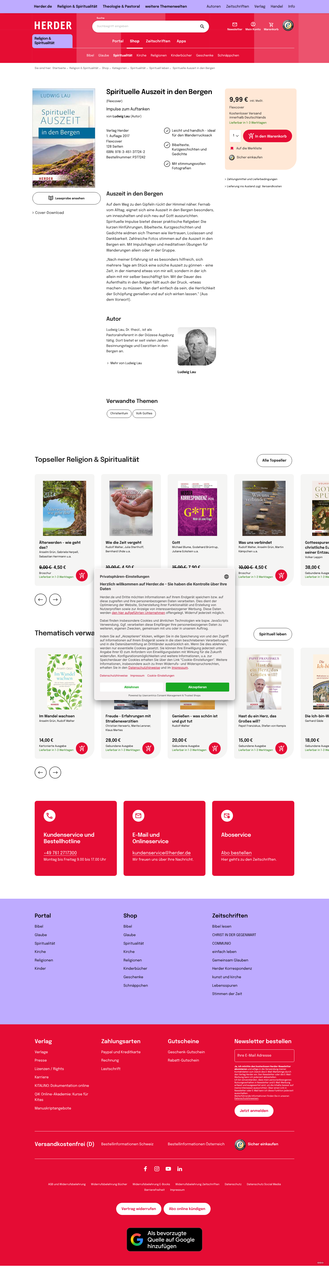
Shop (134, 41)
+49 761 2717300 (60, 853)
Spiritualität (122, 55)
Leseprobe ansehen (70, 198)
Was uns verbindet (255, 543)
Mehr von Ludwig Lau (126, 363)
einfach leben (224, 952)
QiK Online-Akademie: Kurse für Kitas (61, 1097)
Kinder (40, 969)
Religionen (159, 55)
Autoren (214, 7)
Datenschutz (233, 1184)
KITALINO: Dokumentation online (62, 1086)
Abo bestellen (236, 853)
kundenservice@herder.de (161, 853)
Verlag (259, 7)
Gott (176, 543)
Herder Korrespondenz (232, 969)
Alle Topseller (274, 460)
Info (291, 7)
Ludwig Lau (121, 116)
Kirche (142, 55)
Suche (101, 18)
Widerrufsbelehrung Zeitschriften (197, 1184)
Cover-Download (49, 213)
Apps (181, 41)
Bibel (90, 55)
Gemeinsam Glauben (230, 960)
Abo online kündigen (187, 1209)
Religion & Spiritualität (77, 7)
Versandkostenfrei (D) (64, 1144)
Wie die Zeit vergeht (123, 543)
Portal (118, 41)
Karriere (42, 1077)
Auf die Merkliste (249, 148)
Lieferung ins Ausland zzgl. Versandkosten (254, 186)
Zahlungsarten (121, 1041)
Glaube (103, 55)
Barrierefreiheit (154, 1190)
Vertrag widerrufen (139, 1209)
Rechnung (110, 1060)
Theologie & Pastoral (121, 7)
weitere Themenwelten (166, 7)
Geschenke (204, 55)
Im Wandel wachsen (57, 716)
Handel (277, 7)
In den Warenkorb (271, 136)
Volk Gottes (144, 413)
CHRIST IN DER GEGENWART (234, 935)
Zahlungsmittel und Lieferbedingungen (252, 179)
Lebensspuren (224, 986)
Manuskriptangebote (53, 1108)
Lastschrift (111, 1069)
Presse (41, 1060)
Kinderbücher (181, 55)
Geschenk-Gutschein (186, 1052)
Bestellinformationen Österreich (196, 1144)
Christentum (119, 413)
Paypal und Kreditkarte (121, 1052)
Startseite (59, 68)
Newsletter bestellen (263, 1041)
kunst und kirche (226, 977)
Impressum (177, 1190)
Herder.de (43, 7)
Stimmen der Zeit (227, 994)
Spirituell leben (159, 68)
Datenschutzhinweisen (246, 1099)
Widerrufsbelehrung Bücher (109, 1184)
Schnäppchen (228, 55)
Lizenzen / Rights (49, 1069)
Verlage (41, 1052)
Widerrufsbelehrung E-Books (151, 1184)
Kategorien (119, 68)
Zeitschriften (237, 7)
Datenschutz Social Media (264, 1184)
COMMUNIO (221, 944)
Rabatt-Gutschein (183, 1060)
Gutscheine (183, 1041)
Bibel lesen (221, 926)
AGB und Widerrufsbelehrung (66, 1184)
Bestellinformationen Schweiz (127, 1144)
